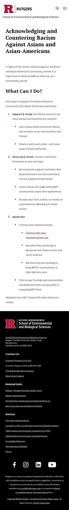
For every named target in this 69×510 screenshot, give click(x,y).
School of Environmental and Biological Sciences (26, 337)
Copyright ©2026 (14, 499)
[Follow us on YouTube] (52, 464)
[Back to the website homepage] (31, 9)
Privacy (9, 451)
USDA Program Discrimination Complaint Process (26, 436)
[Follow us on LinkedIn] (38, 464)
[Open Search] (57, 8)
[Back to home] (28, 324)
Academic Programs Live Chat (18, 360)
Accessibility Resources (15, 441)
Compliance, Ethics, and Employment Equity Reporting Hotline (32, 425)
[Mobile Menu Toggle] (64, 8)
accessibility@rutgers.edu (30, 488)
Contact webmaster (41, 503)
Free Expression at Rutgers (16, 446)
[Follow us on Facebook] (14, 464)
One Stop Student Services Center (20, 371)
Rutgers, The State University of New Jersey (24, 390)
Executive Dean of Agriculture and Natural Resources (28, 401)
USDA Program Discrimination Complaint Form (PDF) (28, 431)
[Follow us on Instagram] (25, 464)
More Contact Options (15, 376)
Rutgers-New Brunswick (16, 395)
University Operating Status (17, 420)
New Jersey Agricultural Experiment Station (24, 406)
